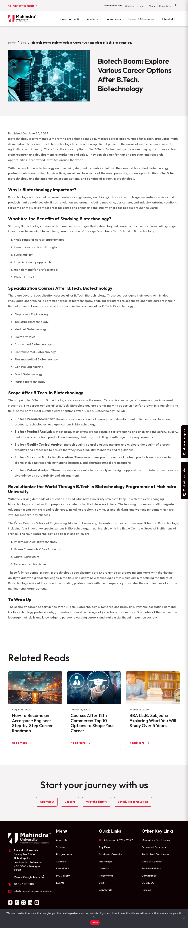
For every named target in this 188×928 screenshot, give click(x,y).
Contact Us (105, 890)
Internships (105, 861)
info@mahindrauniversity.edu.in (33, 891)
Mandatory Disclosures (156, 840)
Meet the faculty (96, 801)
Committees (149, 875)
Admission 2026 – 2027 (118, 840)
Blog (23, 42)
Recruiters (165, 5)
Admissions (114, 19)
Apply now (47, 801)
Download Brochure (154, 847)
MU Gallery (63, 875)
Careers (69, 801)
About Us (74, 19)
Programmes (64, 854)
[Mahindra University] (22, 18)
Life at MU (168, 19)
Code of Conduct (152, 861)
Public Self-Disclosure (155, 854)
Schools (61, 847)
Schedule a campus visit (133, 801)
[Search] (176, 5)
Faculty (142, 5)
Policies (146, 890)
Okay (95, 922)
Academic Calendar (110, 854)
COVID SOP (149, 882)
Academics (93, 19)
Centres (61, 861)
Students (129, 5)
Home (62, 19)
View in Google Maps (27, 877)
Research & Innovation (141, 19)
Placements (106, 875)
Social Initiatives (151, 868)
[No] (183, 918)
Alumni (152, 5)
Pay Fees (104, 847)
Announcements (24, 5)
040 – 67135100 (24, 884)
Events (60, 882)
